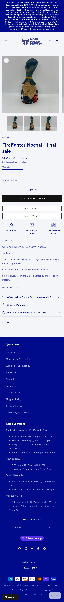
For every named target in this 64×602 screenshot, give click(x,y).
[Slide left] (3, 124)
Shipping (5, 162)
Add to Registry (32, 208)
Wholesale (11, 372)
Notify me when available (32, 198)
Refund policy (54, 585)
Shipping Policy (13, 399)
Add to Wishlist (32, 216)
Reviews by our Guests (17, 412)
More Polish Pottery (19, 585)
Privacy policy (17, 590)
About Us (10, 352)
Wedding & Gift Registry (18, 365)
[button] (6, 41)
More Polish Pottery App (18, 359)
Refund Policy (13, 392)
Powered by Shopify (37, 585)
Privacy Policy (13, 386)
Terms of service (33, 590)
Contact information (33, 594)
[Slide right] (60, 124)
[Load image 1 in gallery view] (15, 123)
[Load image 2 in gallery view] (32, 123)
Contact (10, 379)
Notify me (32, 189)
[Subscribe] (48, 527)
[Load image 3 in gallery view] (49, 123)
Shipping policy (49, 590)
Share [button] (8, 322)
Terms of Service (14, 406)
